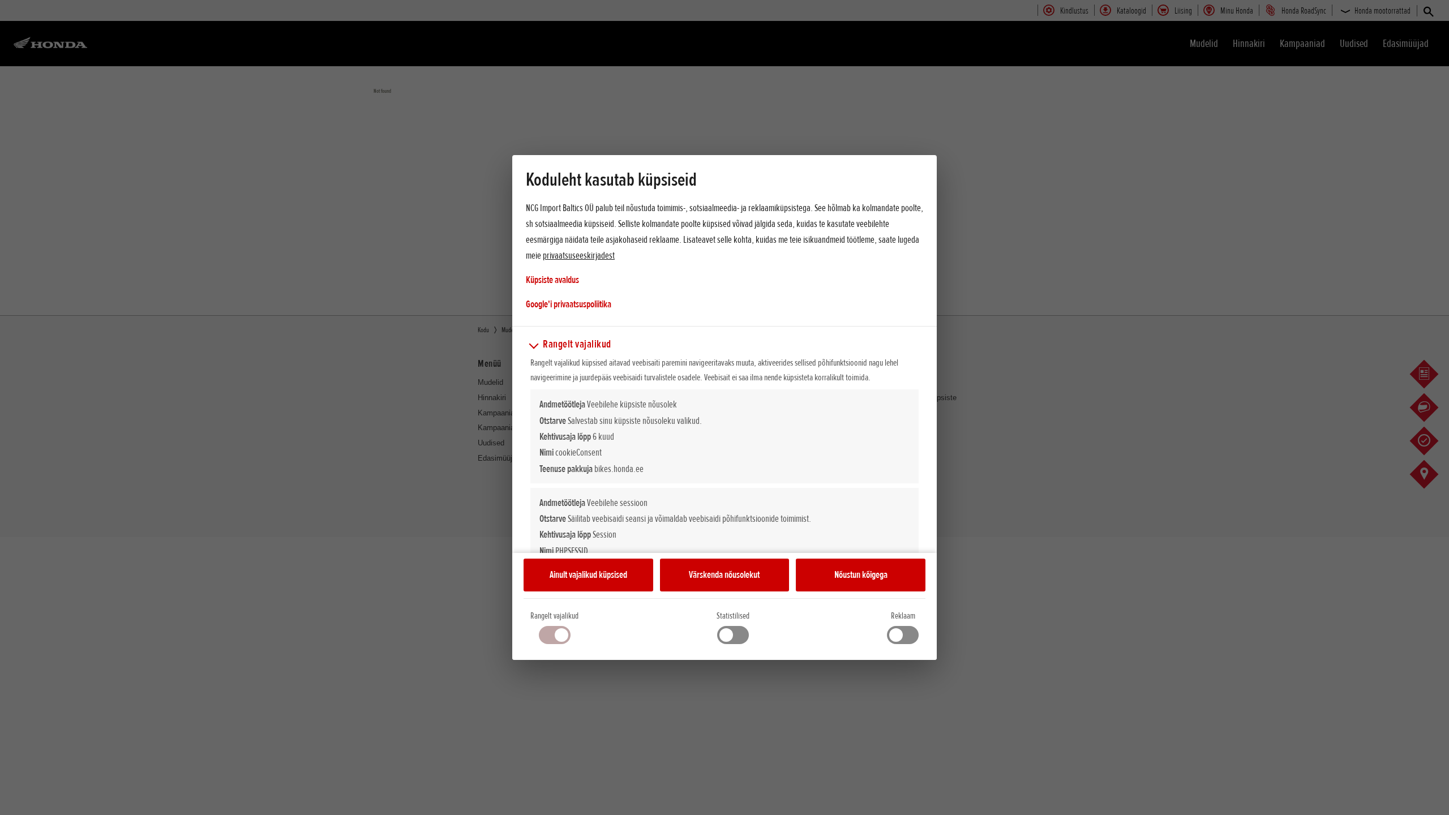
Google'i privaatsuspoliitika (568, 303)
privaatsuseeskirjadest (579, 255)
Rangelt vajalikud (554, 615)
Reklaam (903, 615)
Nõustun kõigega (861, 574)
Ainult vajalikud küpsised (588, 574)
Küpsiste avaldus (552, 279)
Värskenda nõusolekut (724, 574)
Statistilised (733, 615)
